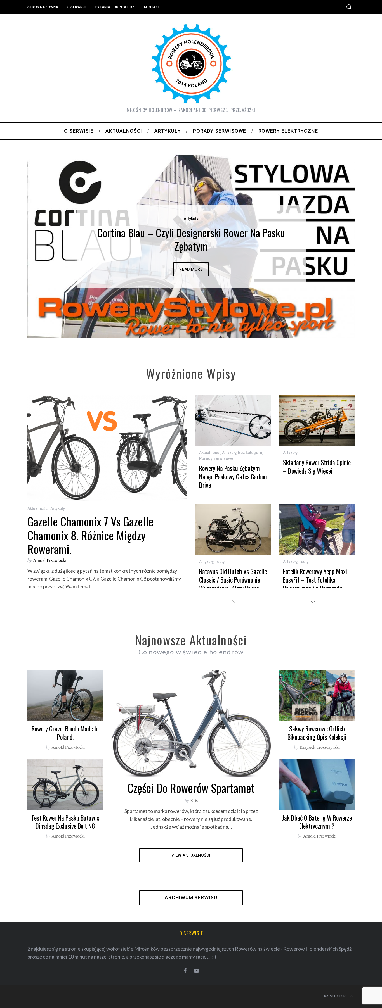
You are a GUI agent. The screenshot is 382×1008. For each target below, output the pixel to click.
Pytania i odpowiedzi (115, 7)
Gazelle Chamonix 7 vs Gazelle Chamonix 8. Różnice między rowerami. (90, 535)
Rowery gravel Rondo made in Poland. (65, 733)
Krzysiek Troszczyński (320, 747)
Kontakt (152, 7)
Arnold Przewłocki (49, 560)
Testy (220, 561)
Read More (190, 269)
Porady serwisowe (216, 458)
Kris (194, 800)
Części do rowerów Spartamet (191, 787)
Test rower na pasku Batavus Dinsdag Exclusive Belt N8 (65, 822)
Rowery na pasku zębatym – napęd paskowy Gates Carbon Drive (233, 476)
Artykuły (191, 219)
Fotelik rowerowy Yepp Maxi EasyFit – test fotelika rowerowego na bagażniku (315, 580)
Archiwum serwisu (191, 897)
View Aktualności (190, 855)
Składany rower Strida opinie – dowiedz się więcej (317, 467)
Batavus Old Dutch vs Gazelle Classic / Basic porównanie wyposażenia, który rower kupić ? (233, 584)
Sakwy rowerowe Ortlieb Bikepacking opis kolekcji (316, 733)
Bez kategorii (250, 452)
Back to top (335, 996)
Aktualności (38, 508)
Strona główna (42, 7)
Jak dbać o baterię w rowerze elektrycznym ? (317, 822)
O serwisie (77, 7)
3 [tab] (327, 242)
